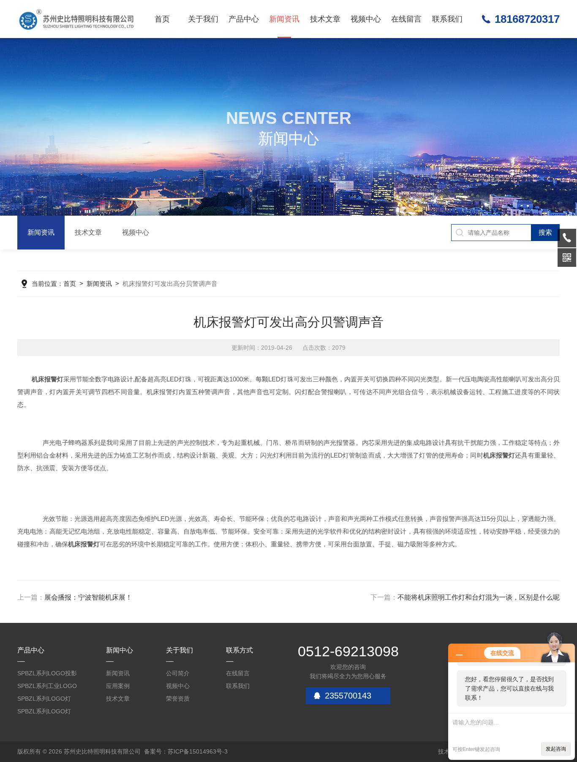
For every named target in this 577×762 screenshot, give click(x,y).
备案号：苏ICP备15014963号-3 (186, 751)
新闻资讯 (284, 19)
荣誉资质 (178, 698)
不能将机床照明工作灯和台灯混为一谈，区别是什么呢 (478, 597)
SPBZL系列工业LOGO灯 (47, 687)
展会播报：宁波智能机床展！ (88, 597)
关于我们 (203, 19)
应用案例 (118, 686)
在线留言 (406, 19)
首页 (162, 19)
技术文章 (325, 19)
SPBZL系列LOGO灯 (44, 698)
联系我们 (447, 19)
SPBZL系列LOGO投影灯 (47, 675)
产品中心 (244, 19)
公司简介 (178, 673)
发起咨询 (556, 749)
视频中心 (366, 19)
